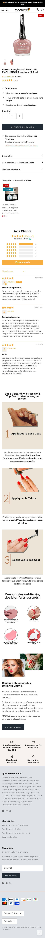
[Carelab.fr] (22, 9)
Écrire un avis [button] (22, 262)
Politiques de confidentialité (15, 825)
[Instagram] (10, 811)
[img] (7, 278)
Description (7, 156)
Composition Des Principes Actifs (18, 163)
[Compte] (37, 9)
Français (8, 921)
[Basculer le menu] (3, 9)
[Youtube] (7, 811)
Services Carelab (9, 837)
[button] (12, 244)
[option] (22, 35)
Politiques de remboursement (16, 833)
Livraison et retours (11, 169)
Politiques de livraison (12, 829)
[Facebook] (3, 811)
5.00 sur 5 (29, 236)
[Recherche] (8, 9)
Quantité (6, 111)
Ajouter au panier (22, 127)
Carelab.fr (11, 927)
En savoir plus (13, 727)
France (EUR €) (11, 913)
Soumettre (11, 876)
